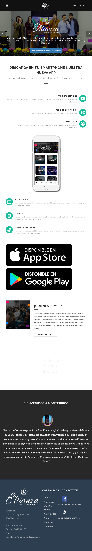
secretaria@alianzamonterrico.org (23, 536)
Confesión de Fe (45, 334)
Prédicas (48, 522)
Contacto (49, 526)
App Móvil (49, 501)
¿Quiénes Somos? (48, 508)
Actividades (50, 513)
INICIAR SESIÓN (78, 6)
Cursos (47, 518)
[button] (3, 34)
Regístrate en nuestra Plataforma (46, 50)
